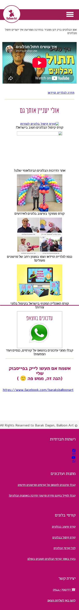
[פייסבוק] (73, 450)
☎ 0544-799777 (64, 589)
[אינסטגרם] (73, 454)
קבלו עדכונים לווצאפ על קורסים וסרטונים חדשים (46, 484)
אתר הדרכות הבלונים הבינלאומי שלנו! (39, 170)
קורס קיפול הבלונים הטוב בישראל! (39, 127)
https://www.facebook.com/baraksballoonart (38, 390)
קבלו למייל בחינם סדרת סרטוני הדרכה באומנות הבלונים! (42, 495)
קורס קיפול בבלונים (63, 537)
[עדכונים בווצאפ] (73, 461)
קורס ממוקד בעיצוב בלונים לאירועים (39, 213)
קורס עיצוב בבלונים (63, 526)
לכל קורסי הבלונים (64, 548)
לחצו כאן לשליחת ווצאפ (61, 600)
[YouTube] (73, 457)
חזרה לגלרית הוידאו (61, 92)
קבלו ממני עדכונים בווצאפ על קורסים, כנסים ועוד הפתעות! (39, 352)
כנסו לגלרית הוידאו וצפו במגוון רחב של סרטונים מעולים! (39, 258)
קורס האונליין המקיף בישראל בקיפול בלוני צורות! (39, 305)
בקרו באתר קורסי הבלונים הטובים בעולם (51, 558)
